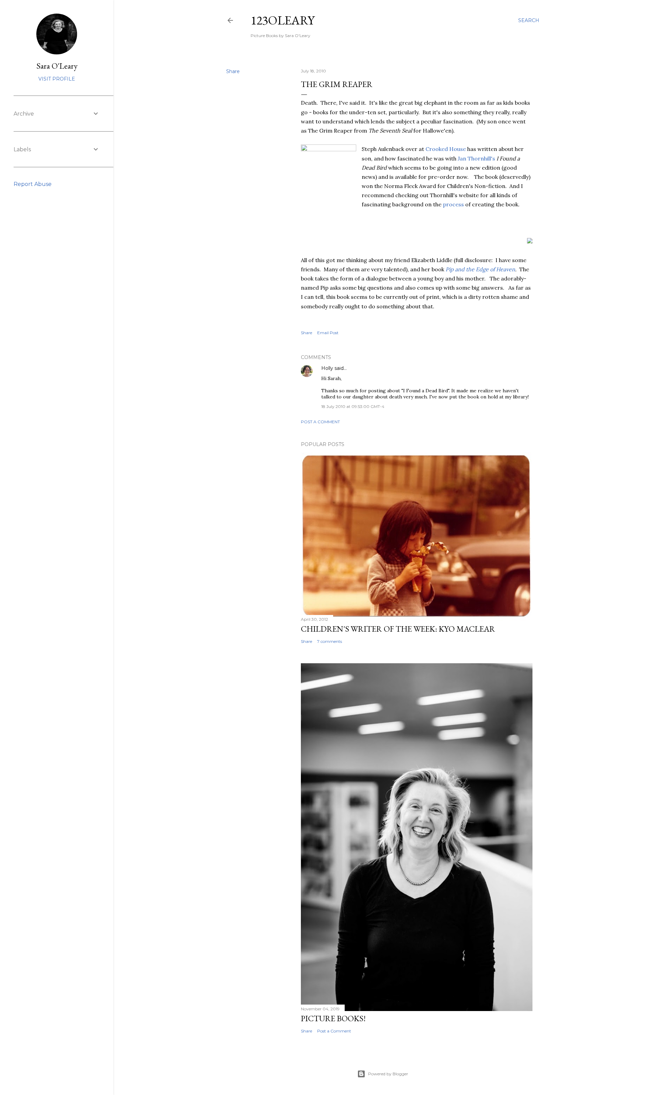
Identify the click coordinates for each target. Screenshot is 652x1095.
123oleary (282, 20)
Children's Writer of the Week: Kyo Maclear (398, 628)
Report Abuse (33, 184)
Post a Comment (320, 421)
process (454, 204)
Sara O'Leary (56, 66)
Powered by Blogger (388, 1073)
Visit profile (56, 79)
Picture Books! (333, 1018)
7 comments (329, 641)
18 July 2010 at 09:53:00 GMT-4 (352, 406)
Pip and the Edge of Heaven (480, 269)
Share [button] (233, 71)
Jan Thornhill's (476, 158)
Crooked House (445, 149)
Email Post (328, 332)
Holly (327, 368)
